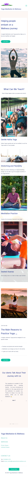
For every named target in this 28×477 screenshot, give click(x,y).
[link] (14, 49)
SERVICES (4, 442)
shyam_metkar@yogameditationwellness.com (15, 461)
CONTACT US (5, 456)
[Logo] (7, 4)
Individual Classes (5, 447)
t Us (6, 438)
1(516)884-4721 (7, 459)
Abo (2, 438)
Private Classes (4, 445)
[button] (2, 401)
